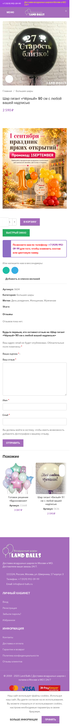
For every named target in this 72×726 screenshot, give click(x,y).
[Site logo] (34, 12)
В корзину (30, 221)
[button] (29, 474)
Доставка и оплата (13, 643)
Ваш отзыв (9, 359)
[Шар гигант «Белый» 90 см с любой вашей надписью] (51, 478)
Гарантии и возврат (13, 649)
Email (6, 414)
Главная (7, 90)
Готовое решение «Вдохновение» (18, 498)
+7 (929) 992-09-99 (12, 3)
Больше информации (24, 719)
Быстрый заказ (16, 232)
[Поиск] (58, 12)
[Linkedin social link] (16, 306)
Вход (5, 601)
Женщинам (36, 300)
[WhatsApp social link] (6, 270)
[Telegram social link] (14, 270)
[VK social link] (25, 306)
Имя (6, 400)
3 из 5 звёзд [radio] (29, 353)
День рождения (20, 300)
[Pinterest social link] (12, 306)
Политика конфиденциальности (21, 655)
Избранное (9, 620)
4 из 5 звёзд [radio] (32, 353)
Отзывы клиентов (12, 661)
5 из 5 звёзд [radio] (34, 353)
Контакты (8, 637)
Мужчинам (50, 300)
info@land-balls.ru (23, 583)
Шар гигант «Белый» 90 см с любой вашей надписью (51, 500)
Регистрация (10, 607)
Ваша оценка (11, 353)
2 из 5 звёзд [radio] (27, 353)
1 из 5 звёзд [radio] (24, 353)
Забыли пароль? (12, 613)
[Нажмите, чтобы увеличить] (9, 79)
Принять (50, 719)
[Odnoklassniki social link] (20, 306)
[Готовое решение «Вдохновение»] (18, 478)
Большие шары (24, 90)
